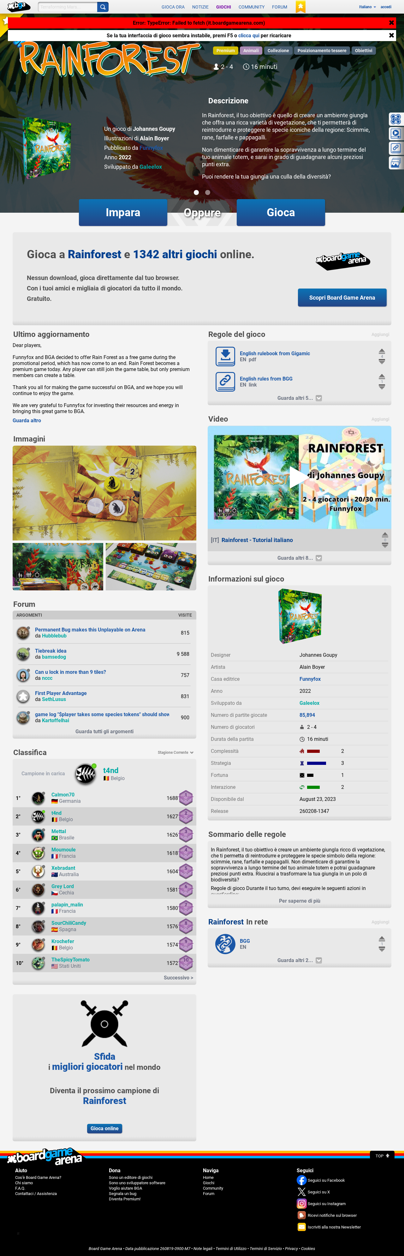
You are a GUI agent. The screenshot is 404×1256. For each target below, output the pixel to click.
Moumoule (63, 850)
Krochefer (62, 941)
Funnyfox (151, 147)
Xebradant (63, 868)
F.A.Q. (20, 1188)
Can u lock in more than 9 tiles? (70, 672)
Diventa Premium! (124, 1199)
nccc (47, 678)
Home (208, 1177)
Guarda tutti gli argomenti (104, 732)
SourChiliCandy (68, 923)
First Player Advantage (61, 693)
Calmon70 (62, 795)
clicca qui (248, 36)
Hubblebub (54, 636)
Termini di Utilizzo (231, 1248)
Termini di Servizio (266, 1248)
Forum (279, 6)
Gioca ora (173, 6)
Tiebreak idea (51, 651)
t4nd (111, 770)
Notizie (200, 6)
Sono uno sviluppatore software (137, 1182)
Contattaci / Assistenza (36, 1193)
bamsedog (54, 657)
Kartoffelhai (55, 720)
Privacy (291, 1248)
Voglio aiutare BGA (125, 1188)
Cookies (308, 1248)
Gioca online (105, 1128)
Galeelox (151, 166)
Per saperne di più (299, 901)
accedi (386, 7)
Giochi (223, 6)
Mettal (58, 831)
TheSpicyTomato (70, 960)
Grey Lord (62, 886)
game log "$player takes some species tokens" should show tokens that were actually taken (139, 714)
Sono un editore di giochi (130, 1177)
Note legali (202, 1248)
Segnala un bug (122, 1193)
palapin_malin (67, 905)
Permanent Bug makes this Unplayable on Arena (90, 630)
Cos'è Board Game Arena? (38, 1177)
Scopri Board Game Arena (342, 297)
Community (251, 6)
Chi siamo (24, 1182)
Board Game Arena (105, 1248)
